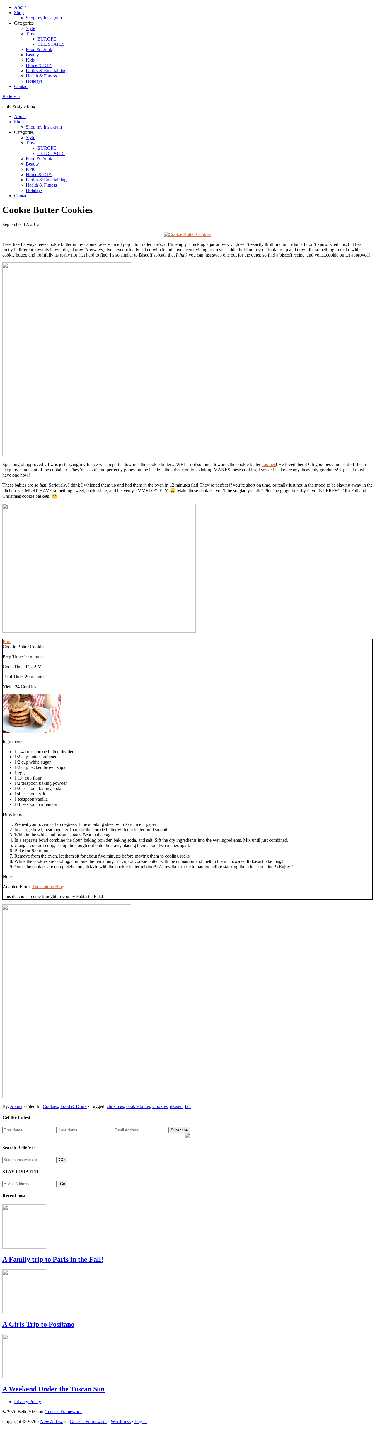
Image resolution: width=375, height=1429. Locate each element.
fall (188, 1106)
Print (7, 641)
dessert (176, 1106)
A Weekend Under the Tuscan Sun (53, 1389)
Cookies (50, 1106)
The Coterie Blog (48, 886)
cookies (269, 464)
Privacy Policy (27, 1401)
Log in (140, 1421)
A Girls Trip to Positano (38, 1324)
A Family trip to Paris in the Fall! (52, 1259)
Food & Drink (73, 1106)
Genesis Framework (63, 1411)
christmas (115, 1106)
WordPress (121, 1421)
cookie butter (138, 1106)
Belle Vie (11, 96)
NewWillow (51, 1421)
